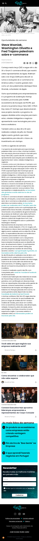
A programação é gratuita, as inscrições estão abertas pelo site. (19, 252)
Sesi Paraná (24, 294)
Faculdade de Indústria (10, 294)
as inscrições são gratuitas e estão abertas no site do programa (18, 192)
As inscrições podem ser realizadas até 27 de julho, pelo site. (18, 204)
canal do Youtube (20, 272)
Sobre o (27, 521)
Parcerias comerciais (15, 521)
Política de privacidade (12, 518)
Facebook (32, 272)
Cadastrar (19, 495)
